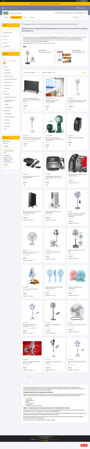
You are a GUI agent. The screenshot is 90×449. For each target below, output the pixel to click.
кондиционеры (29, 397)
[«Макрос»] (5, 13)
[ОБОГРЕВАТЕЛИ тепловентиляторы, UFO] (64, 57)
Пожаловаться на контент (40, 439)
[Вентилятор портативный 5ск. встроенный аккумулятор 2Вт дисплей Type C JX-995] (54, 124)
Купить (24, 108)
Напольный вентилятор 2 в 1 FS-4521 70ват (76, 251)
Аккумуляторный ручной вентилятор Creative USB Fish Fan (54, 288)
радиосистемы (6, 46)
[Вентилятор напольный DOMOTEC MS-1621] (77, 348)
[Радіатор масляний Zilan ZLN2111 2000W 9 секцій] (54, 200)
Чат (85, 445)
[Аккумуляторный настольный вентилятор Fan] (77, 275)
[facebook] (23, 46)
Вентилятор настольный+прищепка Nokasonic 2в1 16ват (31, 362)
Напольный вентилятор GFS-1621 (53, 252)
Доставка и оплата (7, 32)
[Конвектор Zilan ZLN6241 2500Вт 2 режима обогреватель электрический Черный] (32, 87)
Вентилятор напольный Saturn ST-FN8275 (53, 325)
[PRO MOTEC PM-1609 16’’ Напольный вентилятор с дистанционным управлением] (77, 200)
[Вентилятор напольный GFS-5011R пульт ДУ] (54, 348)
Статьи (5, 39)
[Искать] (73, 17)
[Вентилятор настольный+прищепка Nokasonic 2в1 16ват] (32, 348)
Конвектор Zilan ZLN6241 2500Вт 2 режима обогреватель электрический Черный (31, 100)
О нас (25, 17)
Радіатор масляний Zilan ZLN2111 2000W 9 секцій (53, 212)
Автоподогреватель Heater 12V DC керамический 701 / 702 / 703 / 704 (53, 177)
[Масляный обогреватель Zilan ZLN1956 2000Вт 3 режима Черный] (32, 200)
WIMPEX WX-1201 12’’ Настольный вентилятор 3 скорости (30, 252)
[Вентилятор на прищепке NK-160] (32, 275)
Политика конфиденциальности (52, 439)
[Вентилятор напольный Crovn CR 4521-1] (77, 311)
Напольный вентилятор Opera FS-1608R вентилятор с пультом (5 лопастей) (77, 101)
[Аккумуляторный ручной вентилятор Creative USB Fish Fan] (54, 275)
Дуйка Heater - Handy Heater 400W (76, 137)
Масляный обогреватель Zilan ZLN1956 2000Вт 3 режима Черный (32, 212)
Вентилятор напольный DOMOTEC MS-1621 (77, 362)
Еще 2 (5, 129)
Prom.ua (51, 436)
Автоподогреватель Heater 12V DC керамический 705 (31, 177)
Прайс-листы (6, 36)
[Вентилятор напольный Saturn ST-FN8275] (54, 311)
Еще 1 (5, 91)
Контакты (32, 17)
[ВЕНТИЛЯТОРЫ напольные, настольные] (30, 57)
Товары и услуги (15, 17)
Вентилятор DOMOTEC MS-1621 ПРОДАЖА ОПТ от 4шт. (30, 325)
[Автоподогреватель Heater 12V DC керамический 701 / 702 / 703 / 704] (54, 163)
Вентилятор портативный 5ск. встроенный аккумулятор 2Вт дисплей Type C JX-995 (54, 139)
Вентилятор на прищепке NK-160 (30, 289)
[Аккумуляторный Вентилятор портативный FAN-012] (54, 87)
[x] (25, 46)
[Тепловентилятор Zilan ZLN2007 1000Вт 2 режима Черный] (77, 163)
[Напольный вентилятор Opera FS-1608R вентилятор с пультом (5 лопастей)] (77, 87)
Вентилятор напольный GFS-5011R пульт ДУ (53, 362)
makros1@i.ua (6, 166)
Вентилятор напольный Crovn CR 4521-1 (77, 324)
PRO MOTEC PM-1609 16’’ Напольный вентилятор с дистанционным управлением (76, 215)
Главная (6, 17)
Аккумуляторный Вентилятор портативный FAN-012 (52, 101)
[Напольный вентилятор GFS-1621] (54, 238)
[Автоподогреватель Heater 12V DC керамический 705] (32, 163)
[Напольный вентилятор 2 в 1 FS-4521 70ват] (77, 238)
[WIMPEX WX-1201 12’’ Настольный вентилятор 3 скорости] (32, 238)
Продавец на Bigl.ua (45, 437)
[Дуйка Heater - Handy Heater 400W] (77, 124)
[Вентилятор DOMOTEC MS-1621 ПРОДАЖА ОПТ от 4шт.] (32, 311)
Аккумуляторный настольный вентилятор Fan (75, 288)
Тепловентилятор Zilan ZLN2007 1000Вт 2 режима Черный (77, 175)
